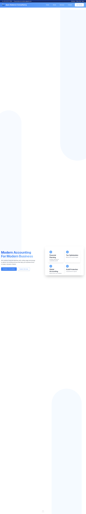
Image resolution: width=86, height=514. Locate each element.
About (54, 5)
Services (62, 5)
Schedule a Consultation (9, 269)
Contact (70, 5)
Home (47, 5)
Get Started (79, 5)
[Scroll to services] (43, 511)
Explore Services (23, 269)
